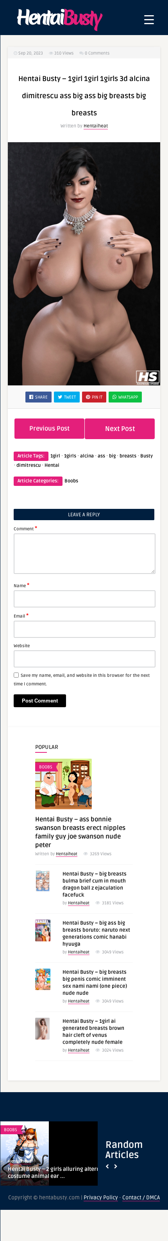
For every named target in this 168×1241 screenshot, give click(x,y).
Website (22, 645)
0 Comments (97, 53)
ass (101, 456)
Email (21, 615)
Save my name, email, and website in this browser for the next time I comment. (82, 680)
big (112, 456)
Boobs (71, 481)
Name (21, 585)
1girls (70, 456)
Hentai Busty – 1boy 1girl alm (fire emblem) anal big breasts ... (51, 1172)
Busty (146, 456)
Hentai (52, 465)
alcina (87, 456)
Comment (25, 528)
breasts (128, 456)
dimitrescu (28, 465)
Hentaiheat (96, 126)
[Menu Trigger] (149, 19)
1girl (55, 456)
